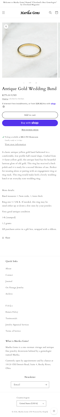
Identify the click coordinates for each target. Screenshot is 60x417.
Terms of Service (13, 331)
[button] (3, 12)
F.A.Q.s (9, 305)
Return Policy (12, 312)
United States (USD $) (29, 403)
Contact (9, 275)
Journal (9, 281)
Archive (9, 294)
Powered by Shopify (40, 412)
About (8, 268)
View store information (15, 144)
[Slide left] (24, 83)
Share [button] (7, 237)
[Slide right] (36, 83)
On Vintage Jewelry (15, 287)
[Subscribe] (46, 384)
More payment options (30, 130)
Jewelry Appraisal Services (17, 324)
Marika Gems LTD (25, 412)
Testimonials (11, 318)
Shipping (5, 99)
